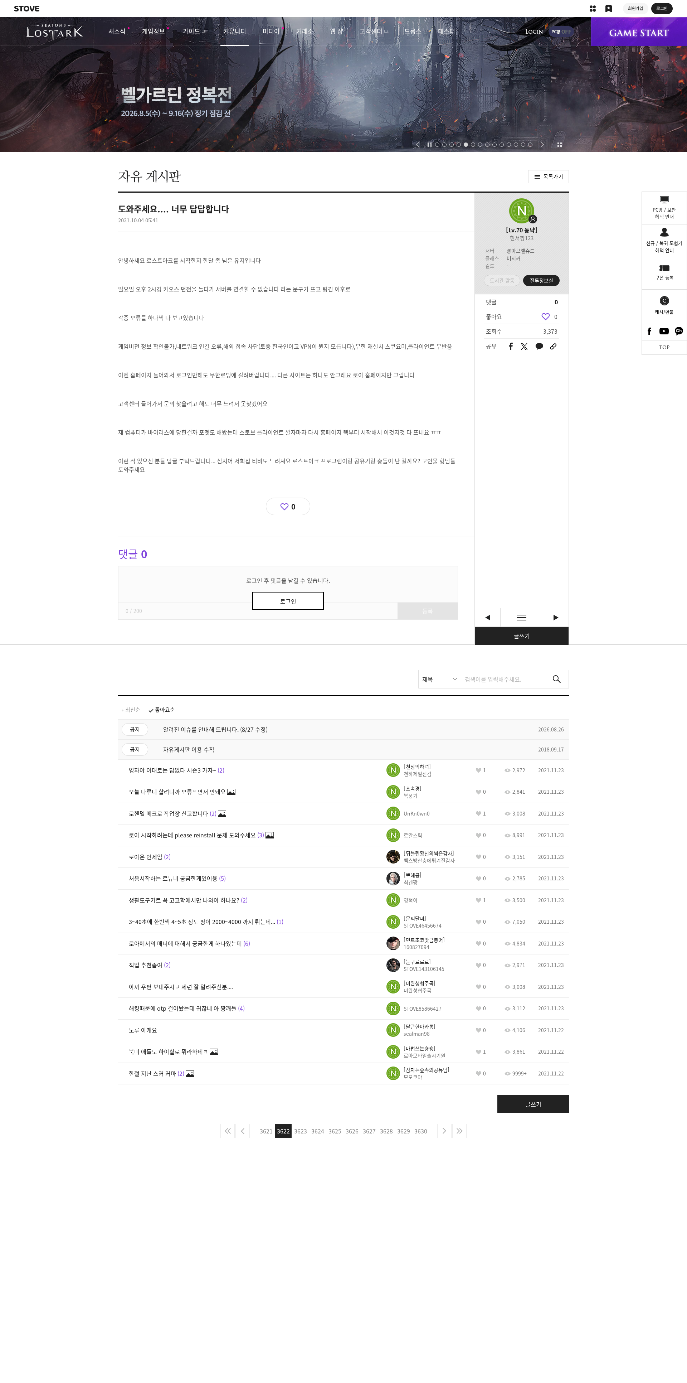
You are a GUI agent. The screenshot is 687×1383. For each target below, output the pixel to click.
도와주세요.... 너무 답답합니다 (556, 617)
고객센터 (371, 30)
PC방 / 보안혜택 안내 (664, 213)
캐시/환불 (664, 311)
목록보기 (521, 617)
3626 (352, 1131)
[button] (418, 144)
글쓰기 (522, 636)
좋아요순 (165, 710)
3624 (317, 1131)
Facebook (649, 331)
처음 (227, 1131)
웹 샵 (336, 30)
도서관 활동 (502, 280)
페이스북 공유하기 (511, 346)
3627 (369, 1131)
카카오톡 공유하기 (539, 347)
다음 (444, 1131)
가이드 (191, 30)
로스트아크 (54, 32)
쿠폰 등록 (664, 277)
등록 (427, 610)
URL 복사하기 (553, 347)
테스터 (446, 30)
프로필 (521, 210)
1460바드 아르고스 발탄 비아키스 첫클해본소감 (487, 617)
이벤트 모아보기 (559, 144)
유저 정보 (409, 770)
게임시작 (639, 31)
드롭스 (413, 30)
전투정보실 (541, 280)
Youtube (664, 331)
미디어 (271, 30)
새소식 (117, 30)
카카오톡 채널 (679, 331)
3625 (334, 1131)
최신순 (132, 710)
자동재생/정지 (430, 144)
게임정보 (153, 30)
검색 (556, 679)
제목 (427, 679)
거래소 (304, 30)
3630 (420, 1131)
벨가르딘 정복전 (343, 84)
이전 (242, 1131)
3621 (266, 1131)
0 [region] (555, 316)
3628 (386, 1131)
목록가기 (553, 176)
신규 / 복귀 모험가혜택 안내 (664, 246)
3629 (403, 1131)
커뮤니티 (234, 30)
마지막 (459, 1131)
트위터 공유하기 (524, 346)
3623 (300, 1131)
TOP (664, 347)
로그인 (534, 31)
